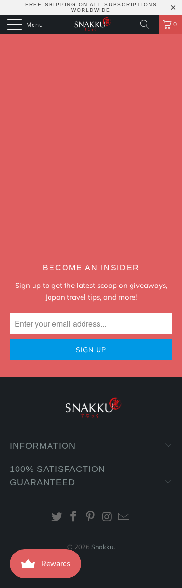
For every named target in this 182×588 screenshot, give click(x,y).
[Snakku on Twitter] (57, 517)
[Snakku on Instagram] (107, 517)
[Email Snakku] (124, 517)
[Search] (148, 24)
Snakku (102, 547)
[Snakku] (91, 24)
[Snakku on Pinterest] (90, 517)
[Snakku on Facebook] (73, 517)
